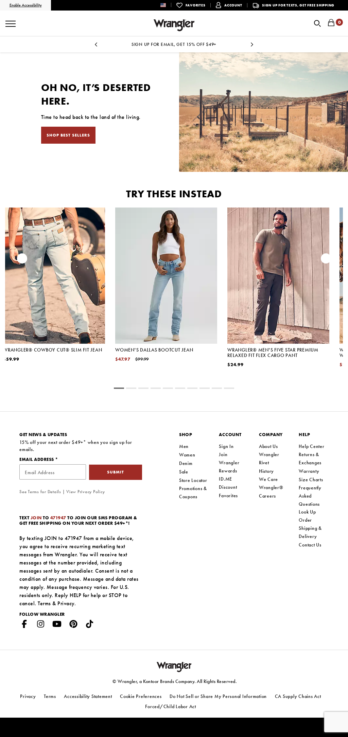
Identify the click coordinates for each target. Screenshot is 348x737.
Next (252, 46)
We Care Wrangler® (271, 483)
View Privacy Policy (85, 492)
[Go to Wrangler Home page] (174, 666)
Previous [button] (22, 260)
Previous (95, 46)
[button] (168, 5)
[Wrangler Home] (174, 25)
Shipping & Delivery (310, 532)
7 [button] (204, 389)
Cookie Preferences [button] (141, 696)
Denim (186, 463)
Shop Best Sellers (68, 135)
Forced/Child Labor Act (170, 706)
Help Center (311, 446)
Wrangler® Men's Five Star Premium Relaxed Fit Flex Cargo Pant (272, 352)
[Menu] (10, 21)
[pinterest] (73, 625)
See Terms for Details (40, 492)
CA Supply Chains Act (298, 696)
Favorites (228, 495)
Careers (267, 496)
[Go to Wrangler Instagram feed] (41, 625)
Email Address (37, 459)
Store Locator (193, 480)
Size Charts (311, 480)
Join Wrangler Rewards (229, 462)
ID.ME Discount (228, 483)
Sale (183, 472)
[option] (166, 293)
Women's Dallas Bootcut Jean (154, 350)
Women (187, 455)
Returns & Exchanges (310, 458)
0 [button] (119, 389)
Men (184, 446)
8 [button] (217, 389)
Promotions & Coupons (193, 492)
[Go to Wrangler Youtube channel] (57, 625)
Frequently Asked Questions (310, 496)
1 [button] (131, 389)
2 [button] (143, 389)
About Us (268, 446)
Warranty (309, 471)
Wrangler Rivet (269, 458)
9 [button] (229, 389)
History (266, 471)
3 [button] (156, 389)
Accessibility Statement (88, 696)
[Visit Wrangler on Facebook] (24, 625)
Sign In (226, 446)
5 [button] (180, 389)
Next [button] (326, 260)
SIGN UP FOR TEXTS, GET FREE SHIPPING (298, 5)
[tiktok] (90, 625)
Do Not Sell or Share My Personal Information (218, 696)
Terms (44, 603)
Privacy (65, 603)
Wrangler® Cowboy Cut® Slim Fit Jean (52, 350)
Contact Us (310, 545)
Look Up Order (307, 516)
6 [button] (192, 389)
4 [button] (168, 389)
